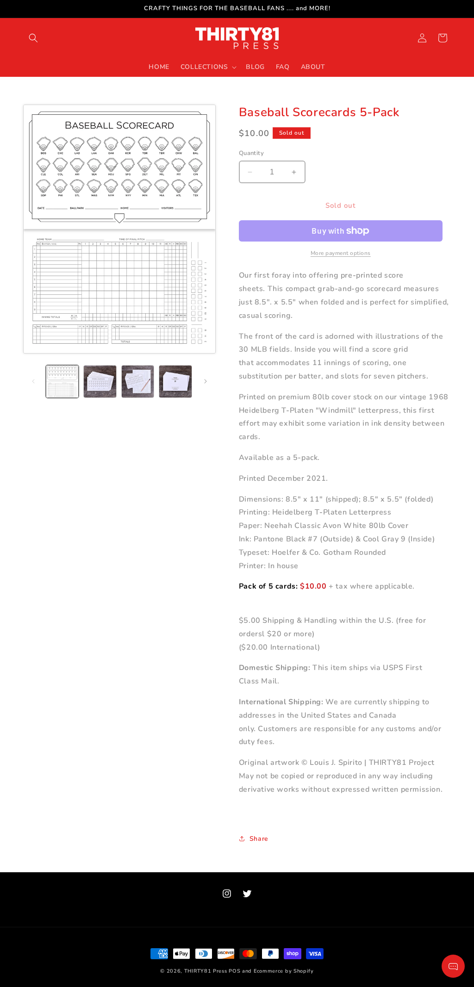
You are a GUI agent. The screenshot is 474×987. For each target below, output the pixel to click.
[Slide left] (33, 381)
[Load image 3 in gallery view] (137, 381)
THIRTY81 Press (205, 971)
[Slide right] (205, 381)
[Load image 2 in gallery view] (99, 381)
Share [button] (258, 838)
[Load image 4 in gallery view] (175, 381)
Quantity (251, 153)
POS (234, 971)
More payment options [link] (341, 253)
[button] (33, 38)
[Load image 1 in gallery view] (62, 381)
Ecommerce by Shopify (284, 971)
